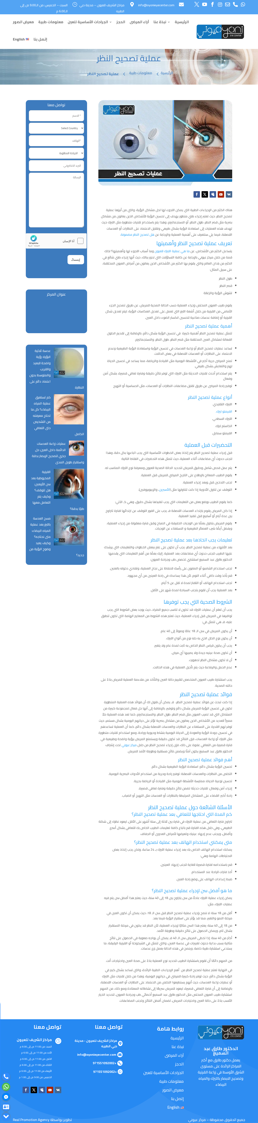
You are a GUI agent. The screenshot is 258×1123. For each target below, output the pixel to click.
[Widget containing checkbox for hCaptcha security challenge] (56, 241)
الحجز (121, 22)
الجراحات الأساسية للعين (88, 22)
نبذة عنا (159, 22)
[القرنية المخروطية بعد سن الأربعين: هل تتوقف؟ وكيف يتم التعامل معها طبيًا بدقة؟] (69, 485)
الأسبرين (164, 489)
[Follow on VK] (229, 194)
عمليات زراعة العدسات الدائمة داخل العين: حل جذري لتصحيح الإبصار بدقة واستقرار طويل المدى (58, 453)
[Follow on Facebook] (197, 194)
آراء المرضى (139, 22)
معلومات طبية (50, 22)
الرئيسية (182, 22)
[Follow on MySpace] (213, 194)
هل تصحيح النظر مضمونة (137, 234)
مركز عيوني (129, 745)
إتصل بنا (40, 39)
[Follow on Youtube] (221, 194)
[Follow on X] (205, 194)
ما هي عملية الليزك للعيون (172, 251)
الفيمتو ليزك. (224, 411)
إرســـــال (76, 259)
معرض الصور (23, 22)
